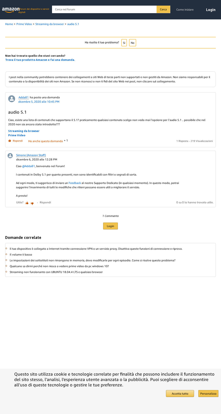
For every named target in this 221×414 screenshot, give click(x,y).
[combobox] (111, 9)
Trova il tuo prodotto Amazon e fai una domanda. (40, 59)
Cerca (163, 9)
